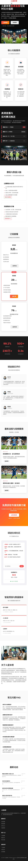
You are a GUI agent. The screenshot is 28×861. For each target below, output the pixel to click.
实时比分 (3, 825)
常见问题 (3, 839)
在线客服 (3, 851)
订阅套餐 (3, 835)
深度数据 (3, 827)
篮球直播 (3, 823)
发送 (21, 566)
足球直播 (3, 821)
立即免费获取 (14, 515)
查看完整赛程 (8, 197)
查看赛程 (15, 22)
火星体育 (14, 1)
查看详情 (6, 461)
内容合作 (3, 849)
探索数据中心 (8, 218)
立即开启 (14, 265)
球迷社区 (3, 837)
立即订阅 (14, 296)
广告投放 (3, 847)
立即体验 (5, 22)
